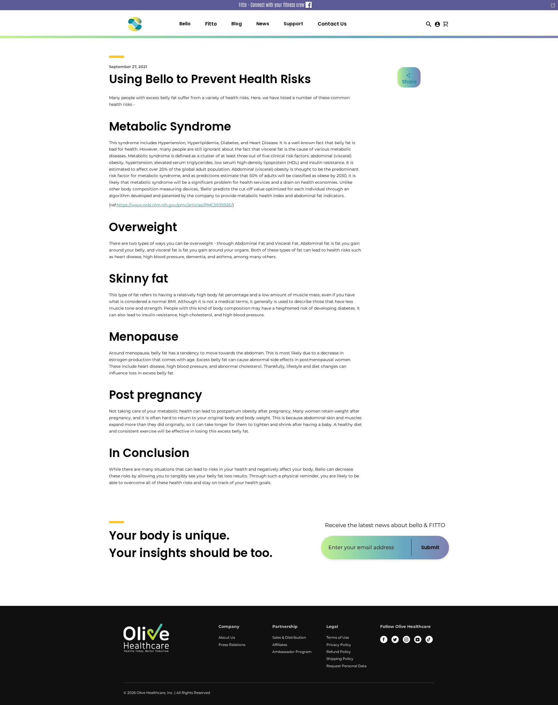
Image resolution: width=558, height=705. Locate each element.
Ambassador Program (292, 651)
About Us (227, 637)
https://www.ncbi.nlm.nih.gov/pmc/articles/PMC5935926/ (175, 205)
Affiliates (279, 644)
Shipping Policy (339, 658)
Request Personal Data (346, 666)
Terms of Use (337, 637)
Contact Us (332, 23)
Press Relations (232, 644)
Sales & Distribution (289, 637)
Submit (430, 547)
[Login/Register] (437, 23)
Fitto (211, 23)
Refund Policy (338, 651)
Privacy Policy (338, 644)
